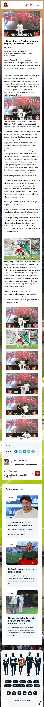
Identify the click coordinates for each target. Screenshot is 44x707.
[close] (38, 4)
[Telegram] (33, 451)
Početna (8, 682)
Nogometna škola (19, 685)
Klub (29, 682)
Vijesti (11, 497)
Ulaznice (7, 685)
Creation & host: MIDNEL (22, 705)
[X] (20, 451)
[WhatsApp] (28, 451)
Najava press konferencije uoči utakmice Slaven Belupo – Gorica (22, 621)
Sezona (36, 682)
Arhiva (37, 685)
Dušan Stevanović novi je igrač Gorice (21, 570)
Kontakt (29, 685)
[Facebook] (16, 451)
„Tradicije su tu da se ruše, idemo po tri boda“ (20, 524)
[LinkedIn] (24, 451)
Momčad (22, 682)
